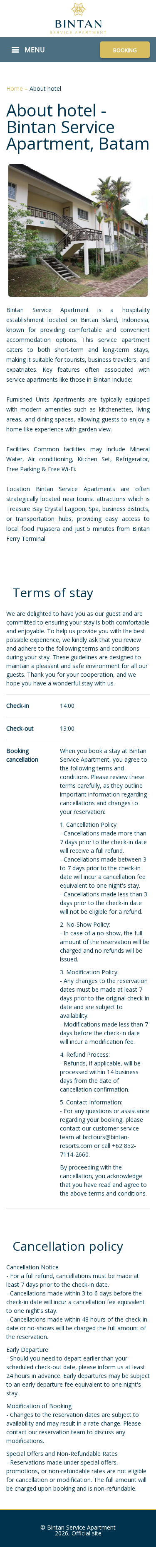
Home (15, 88)
